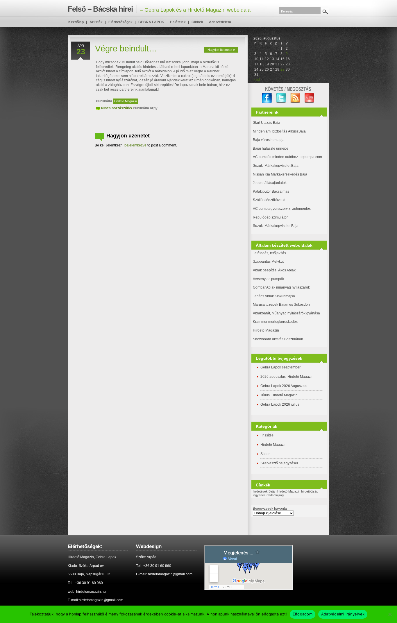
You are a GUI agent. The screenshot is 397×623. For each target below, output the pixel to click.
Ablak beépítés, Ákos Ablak (274, 270)
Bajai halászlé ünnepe (270, 148)
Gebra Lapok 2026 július (279, 404)
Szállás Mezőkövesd (269, 200)
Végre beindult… (126, 48)
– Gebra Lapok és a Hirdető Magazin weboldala (159, 9)
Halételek (178, 22)
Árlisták (96, 22)
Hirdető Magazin (125, 101)
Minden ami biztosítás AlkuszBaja (279, 131)
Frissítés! (267, 435)
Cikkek (197, 22)
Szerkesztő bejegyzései (279, 463)
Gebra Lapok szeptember (280, 367)
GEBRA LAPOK (151, 22)
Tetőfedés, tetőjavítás (269, 253)
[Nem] (390, 614)
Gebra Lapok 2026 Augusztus (283, 386)
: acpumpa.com (310, 157)
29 (282, 69)
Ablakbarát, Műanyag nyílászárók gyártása (286, 313)
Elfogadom (302, 614)
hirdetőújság (309, 491)
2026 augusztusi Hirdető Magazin (287, 377)
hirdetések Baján (264, 491)
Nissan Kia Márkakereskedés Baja (280, 174)
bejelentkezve (135, 145)
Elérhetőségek (120, 22)
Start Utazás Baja (266, 123)
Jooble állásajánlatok (270, 183)
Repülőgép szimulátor (270, 217)
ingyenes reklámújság (268, 495)
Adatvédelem (220, 22)
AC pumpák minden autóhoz (275, 157)
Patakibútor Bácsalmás (271, 191)
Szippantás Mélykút (268, 261)
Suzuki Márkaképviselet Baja (275, 166)
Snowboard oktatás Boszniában (278, 339)
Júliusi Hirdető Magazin (279, 395)
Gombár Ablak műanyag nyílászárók (281, 287)
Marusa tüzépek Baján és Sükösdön (281, 304)
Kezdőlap (76, 22)
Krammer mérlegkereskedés (275, 322)
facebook (267, 98)
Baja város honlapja (269, 140)
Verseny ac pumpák (269, 279)
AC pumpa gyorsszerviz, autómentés (282, 209)
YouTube (310, 98)
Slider (265, 454)
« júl (256, 80)
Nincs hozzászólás (116, 108)
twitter (281, 98)
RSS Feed (295, 98)
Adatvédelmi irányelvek (343, 614)
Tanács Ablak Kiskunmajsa (274, 296)
